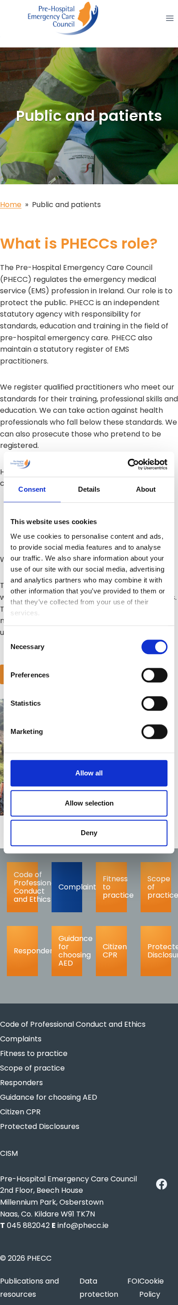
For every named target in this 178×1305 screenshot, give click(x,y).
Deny (89, 833)
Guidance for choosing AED (70, 950)
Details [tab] (89, 489)
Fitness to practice (115, 886)
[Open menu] (169, 18)
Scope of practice (159, 886)
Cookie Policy (151, 1288)
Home (10, 204)
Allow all (89, 773)
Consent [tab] (32, 489)
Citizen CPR (115, 950)
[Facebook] (162, 1184)
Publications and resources (29, 1288)
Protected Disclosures (159, 950)
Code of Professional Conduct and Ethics (26, 887)
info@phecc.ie (83, 1225)
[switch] (154, 675)
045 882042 (28, 1225)
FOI (133, 1281)
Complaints (70, 887)
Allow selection (89, 803)
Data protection (98, 1288)
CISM (9, 1153)
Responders (26, 951)
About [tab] (146, 489)
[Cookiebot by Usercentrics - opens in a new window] (128, 464)
